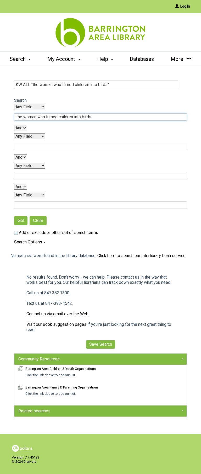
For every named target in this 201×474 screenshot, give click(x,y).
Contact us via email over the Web (57, 313)
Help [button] (103, 59)
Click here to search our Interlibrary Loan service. (141, 255)
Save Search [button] (100, 344)
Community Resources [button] (39, 358)
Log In (185, 6)
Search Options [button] (28, 241)
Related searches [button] (34, 410)
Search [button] (18, 59)
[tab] (100, 358)
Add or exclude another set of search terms (58, 232)
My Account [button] (61, 59)
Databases (142, 59)
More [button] (178, 59)
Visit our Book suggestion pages (56, 324)
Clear (38, 220)
